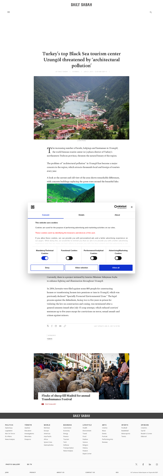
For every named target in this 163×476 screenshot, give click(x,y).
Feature (85, 451)
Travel (85, 434)
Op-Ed (143, 431)
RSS (117, 472)
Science (85, 442)
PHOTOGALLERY (50, 404)
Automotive (67, 428)
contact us (90, 472)
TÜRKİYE (28, 425)
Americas (47, 434)
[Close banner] (132, 207)
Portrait (104, 436)
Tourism (66, 439)
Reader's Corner (146, 434)
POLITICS (9, 425)
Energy (65, 434)
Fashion (85, 439)
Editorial (144, 436)
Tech (65, 442)
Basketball (125, 431)
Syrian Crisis (48, 442)
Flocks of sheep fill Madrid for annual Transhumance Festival (66, 398)
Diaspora (28, 439)
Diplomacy (8, 428)
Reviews (105, 442)
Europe (46, 431)
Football (124, 428)
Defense (66, 445)
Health (85, 428)
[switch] (69, 258)
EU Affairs (8, 436)
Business (67, 425)
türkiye (49, 339)
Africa (46, 439)
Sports (124, 425)
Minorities (28, 436)
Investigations (29, 434)
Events (104, 434)
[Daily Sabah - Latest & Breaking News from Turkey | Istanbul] (81, 4)
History (85, 448)
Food (84, 436)
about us (60, 472)
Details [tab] (81, 215)
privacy (33, 472)
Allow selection (81, 268)
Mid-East (47, 428)
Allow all (115, 268)
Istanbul (27, 428)
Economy (66, 431)
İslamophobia (48, 445)
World (47, 425)
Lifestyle (87, 425)
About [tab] (117, 215)
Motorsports (125, 434)
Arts (104, 425)
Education (28, 431)
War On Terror (10, 434)
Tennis (123, 436)
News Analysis (10, 439)
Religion (85, 445)
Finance (65, 436)
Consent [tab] (45, 215)
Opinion (145, 425)
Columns (144, 428)
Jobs (7, 472)
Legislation (8, 431)
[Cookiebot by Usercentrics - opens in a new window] (116, 207)
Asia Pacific (47, 436)
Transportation (68, 448)
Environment (87, 431)
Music (104, 431)
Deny (47, 268)
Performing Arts (107, 439)
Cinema (104, 428)
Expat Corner (87, 454)
